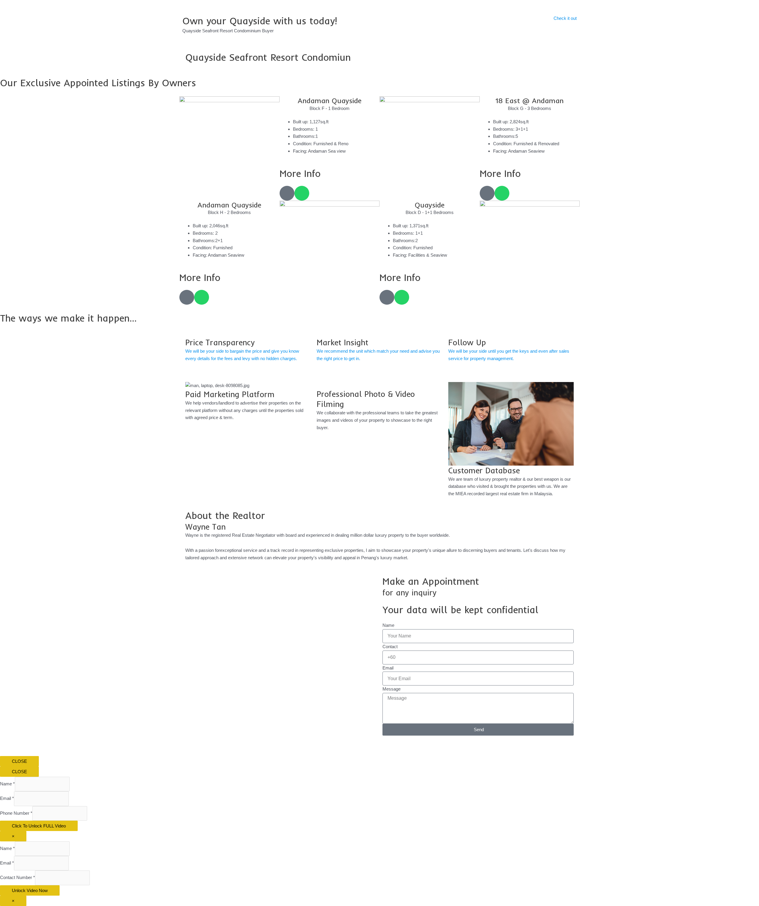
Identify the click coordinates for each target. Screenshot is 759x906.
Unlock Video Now (30, 890)
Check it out (565, 18)
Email (387, 667)
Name (388, 625)
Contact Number (17, 877)
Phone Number (16, 813)
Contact (390, 646)
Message (391, 688)
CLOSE (19, 761)
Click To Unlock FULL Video (39, 825)
